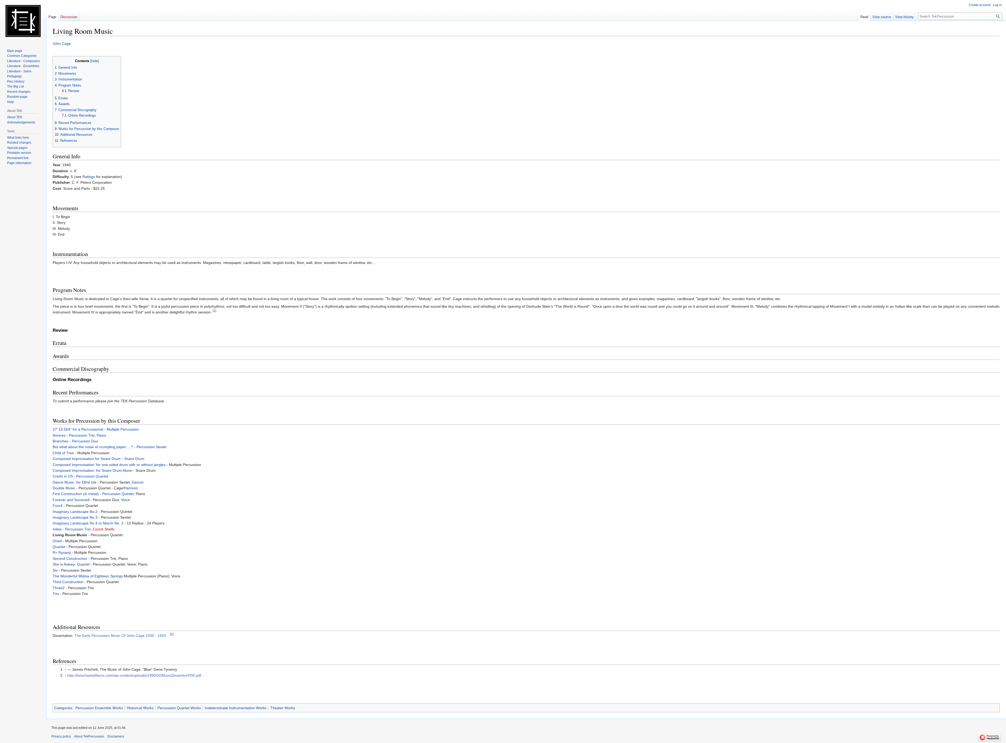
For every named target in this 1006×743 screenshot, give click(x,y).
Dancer (138, 482)
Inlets (57, 529)
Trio (56, 594)
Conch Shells (103, 529)
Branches (60, 441)
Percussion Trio (82, 435)
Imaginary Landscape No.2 (75, 511)
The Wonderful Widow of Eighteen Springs (88, 576)
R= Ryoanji (62, 552)
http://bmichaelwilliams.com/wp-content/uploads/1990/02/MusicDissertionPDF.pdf (134, 675)
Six (55, 570)
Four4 (58, 505)
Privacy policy (61, 736)
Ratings (89, 177)
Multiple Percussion (123, 429)
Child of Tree (63, 453)
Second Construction (70, 558)
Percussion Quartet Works (179, 708)
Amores (59, 435)
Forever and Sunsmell (71, 500)
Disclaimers (115, 736)
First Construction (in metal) (76, 494)
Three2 (59, 588)
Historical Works (140, 708)
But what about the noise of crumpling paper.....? (93, 447)
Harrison (131, 488)
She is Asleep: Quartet (71, 564)
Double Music (64, 488)
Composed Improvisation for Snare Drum (87, 459)
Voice (125, 500)
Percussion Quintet (118, 494)
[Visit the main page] (23, 21)
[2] (171, 634)
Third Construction (68, 582)
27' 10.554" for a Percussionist (78, 429)
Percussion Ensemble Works (99, 708)
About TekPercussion (89, 736)
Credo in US (63, 476)
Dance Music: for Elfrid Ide (74, 482)
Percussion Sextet (151, 447)
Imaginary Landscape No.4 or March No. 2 (88, 523)
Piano (101, 435)
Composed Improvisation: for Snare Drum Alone (92, 470)
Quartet (59, 547)
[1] (214, 311)
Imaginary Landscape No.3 (75, 517)
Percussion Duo (85, 441)
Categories (63, 708)
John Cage (62, 43)
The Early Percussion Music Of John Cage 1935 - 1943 (120, 635)
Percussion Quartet (92, 476)
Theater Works (282, 708)
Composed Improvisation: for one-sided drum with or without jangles (109, 465)
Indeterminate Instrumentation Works (235, 708)
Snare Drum (134, 459)
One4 (57, 541)
